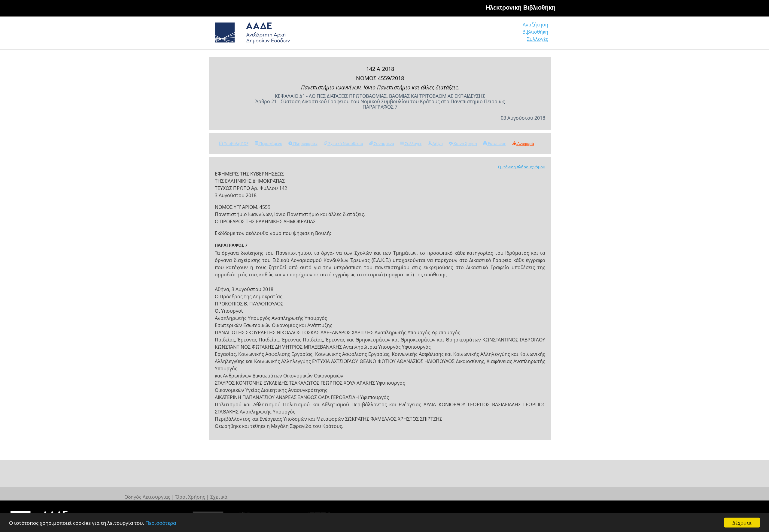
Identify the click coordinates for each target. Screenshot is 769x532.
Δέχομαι (742, 522)
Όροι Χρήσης (190, 497)
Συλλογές (537, 39)
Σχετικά (218, 497)
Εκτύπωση (496, 143)
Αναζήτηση (535, 24)
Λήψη (437, 143)
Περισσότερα (160, 522)
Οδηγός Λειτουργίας (147, 497)
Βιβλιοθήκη (535, 32)
